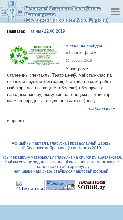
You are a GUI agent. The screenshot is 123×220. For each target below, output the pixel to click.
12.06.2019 (54, 31)
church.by (87, 157)
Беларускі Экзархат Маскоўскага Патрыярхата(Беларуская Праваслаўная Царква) (66, 14)
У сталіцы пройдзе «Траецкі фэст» (84, 49)
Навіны (34, 31)
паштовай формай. (91, 171)
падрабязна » (102, 108)
